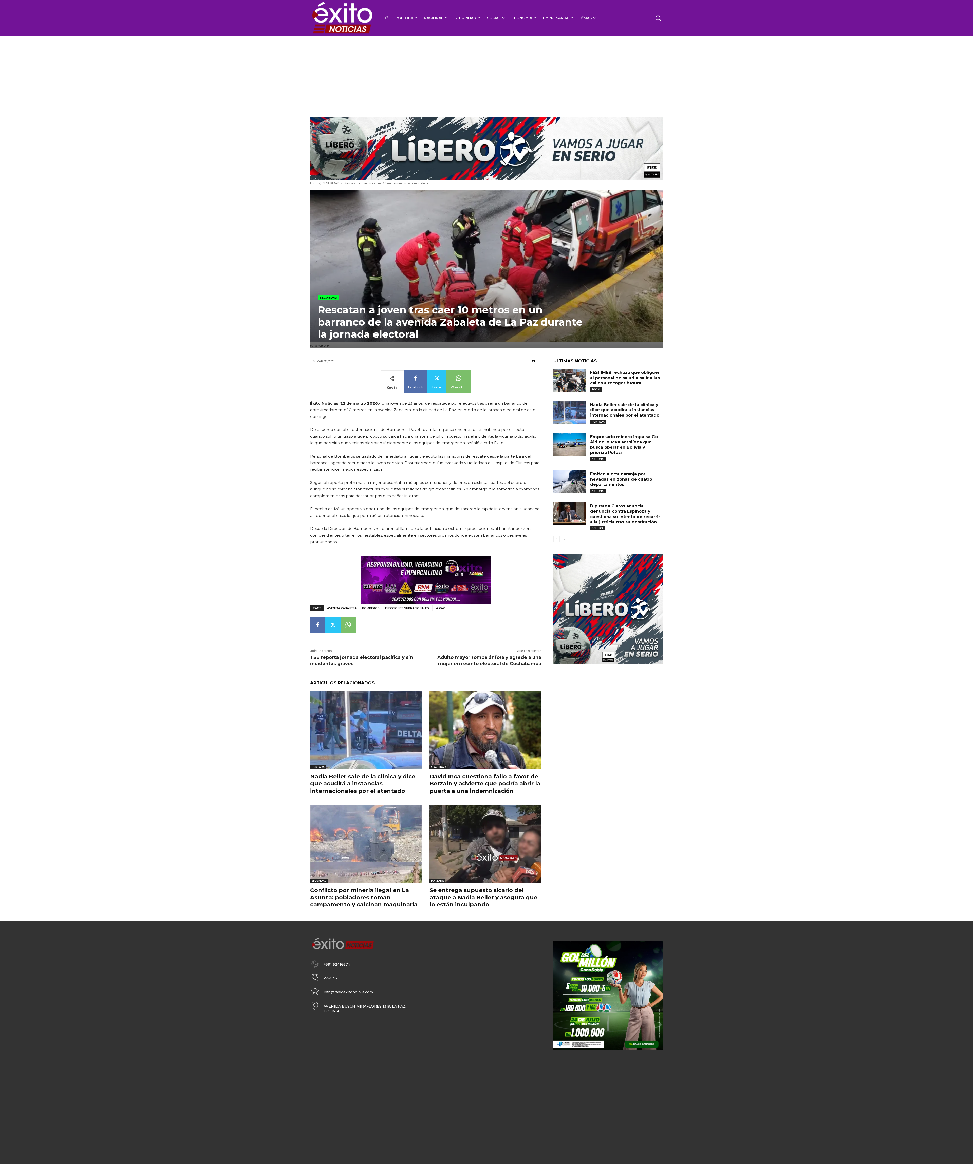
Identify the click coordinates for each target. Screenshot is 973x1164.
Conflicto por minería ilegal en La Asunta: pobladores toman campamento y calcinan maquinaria (364, 897)
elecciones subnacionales (407, 608)
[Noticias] (342, 18)
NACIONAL (598, 459)
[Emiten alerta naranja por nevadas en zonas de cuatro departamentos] (569, 481)
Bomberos (371, 608)
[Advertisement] (486, 74)
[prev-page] (556, 539)
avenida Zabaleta (342, 608)
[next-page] (565, 539)
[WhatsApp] (348, 625)
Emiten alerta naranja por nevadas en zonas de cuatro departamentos (621, 479)
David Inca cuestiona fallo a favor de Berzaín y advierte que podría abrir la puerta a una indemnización (484, 783)
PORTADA (318, 767)
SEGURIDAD (331, 183)
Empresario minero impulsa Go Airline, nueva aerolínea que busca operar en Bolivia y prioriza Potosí (624, 444)
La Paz (440, 608)
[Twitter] (333, 625)
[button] (658, 18)
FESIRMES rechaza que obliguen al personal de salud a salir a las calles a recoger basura (625, 378)
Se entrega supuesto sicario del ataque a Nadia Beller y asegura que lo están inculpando (483, 897)
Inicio (314, 183)
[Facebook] (317, 625)
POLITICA (597, 528)
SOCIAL (596, 389)
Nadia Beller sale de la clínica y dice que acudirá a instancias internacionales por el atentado (362, 783)
